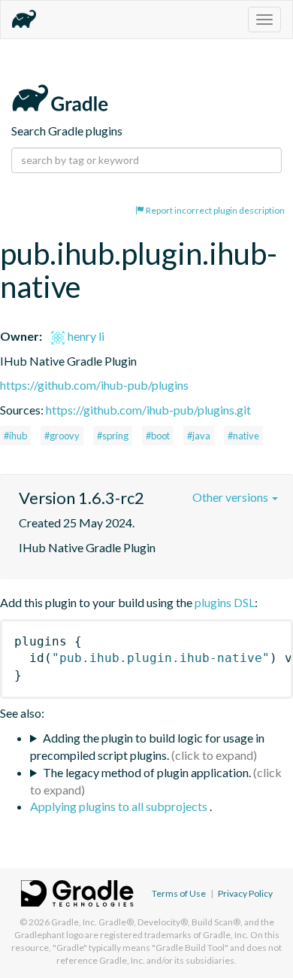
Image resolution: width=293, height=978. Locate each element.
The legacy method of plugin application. (147, 772)
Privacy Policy (245, 893)
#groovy (62, 436)
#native (243, 436)
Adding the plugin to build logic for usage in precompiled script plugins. (147, 746)
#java (198, 436)
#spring (112, 436)
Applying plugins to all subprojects (120, 806)
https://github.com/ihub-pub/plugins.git (148, 409)
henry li (84, 336)
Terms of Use (179, 893)
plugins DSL (225, 602)
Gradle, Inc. (74, 922)
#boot (158, 436)
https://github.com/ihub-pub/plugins (94, 385)
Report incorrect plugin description (214, 210)
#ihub (15, 436)
